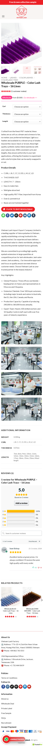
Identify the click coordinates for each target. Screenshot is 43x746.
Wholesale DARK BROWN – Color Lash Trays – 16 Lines (32, 611)
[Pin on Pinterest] (21, 215)
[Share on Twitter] (12, 215)
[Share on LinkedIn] (29, 215)
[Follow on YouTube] (29, 687)
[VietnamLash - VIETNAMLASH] (21, 12)
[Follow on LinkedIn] (25, 687)
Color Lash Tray (9, 80)
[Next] (38, 43)
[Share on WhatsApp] (3, 215)
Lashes (13, 77)
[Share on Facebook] (8, 215)
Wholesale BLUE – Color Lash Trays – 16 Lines (11, 611)
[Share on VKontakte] (25, 215)
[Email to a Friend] (16, 215)
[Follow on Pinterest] (21, 687)
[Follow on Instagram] (8, 687)
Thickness (6, 114)
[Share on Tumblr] (33, 215)
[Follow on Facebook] (3, 687)
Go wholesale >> (30, 97)
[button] (3, 16)
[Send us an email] (16, 687)
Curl (4, 106)
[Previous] (5, 43)
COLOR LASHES (26, 77)
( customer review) (18, 91)
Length (5, 121)
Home (4, 77)
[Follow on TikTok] (12, 687)
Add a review (21, 503)
